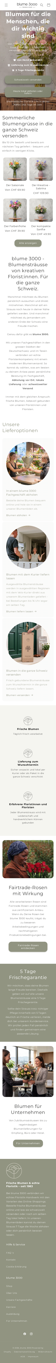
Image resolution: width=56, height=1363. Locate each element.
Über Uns (11, 1293)
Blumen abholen (16, 515)
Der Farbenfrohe (15, 226)
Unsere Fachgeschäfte (19, 1300)
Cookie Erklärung (16, 1266)
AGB (23, 1356)
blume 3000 (25, 1348)
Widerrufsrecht (45, 1352)
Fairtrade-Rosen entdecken (28, 947)
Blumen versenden (18, 695)
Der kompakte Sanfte (41, 228)
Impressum (33, 1356)
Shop (9, 1286)
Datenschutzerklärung (24, 1352)
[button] (6, 5)
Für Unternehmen (28, 1143)
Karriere (11, 1307)
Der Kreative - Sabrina (41, 187)
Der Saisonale (15, 185)
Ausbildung (13, 1314)
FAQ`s (10, 1252)
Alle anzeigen (28, 243)
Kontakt (11, 1259)
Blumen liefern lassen (19, 611)
